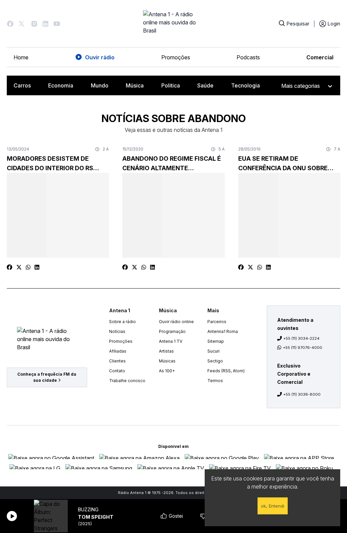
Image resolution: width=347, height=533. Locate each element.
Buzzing (88, 509)
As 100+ (167, 370)
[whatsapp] (28, 267)
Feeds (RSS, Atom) (226, 370)
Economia (60, 85)
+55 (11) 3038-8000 (302, 394)
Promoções (175, 57)
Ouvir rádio (100, 57)
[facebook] (9, 267)
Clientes (117, 360)
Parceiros (216, 321)
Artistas (166, 351)
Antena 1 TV (170, 341)
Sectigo (215, 360)
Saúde (205, 85)
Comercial (319, 57)
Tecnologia (245, 85)
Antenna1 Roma (222, 331)
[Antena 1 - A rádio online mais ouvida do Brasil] (173, 23)
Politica (170, 85)
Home (21, 57)
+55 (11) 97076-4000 (302, 347)
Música (135, 85)
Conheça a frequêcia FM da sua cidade (46, 377)
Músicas (167, 360)
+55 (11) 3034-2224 (301, 338)
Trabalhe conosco (127, 380)
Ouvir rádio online (176, 321)
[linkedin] (37, 267)
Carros (22, 85)
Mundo (99, 85)
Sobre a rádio (122, 321)
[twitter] (19, 267)
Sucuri (213, 351)
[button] (10, 23)
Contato (117, 370)
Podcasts (248, 57)
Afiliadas (117, 351)
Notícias (117, 331)
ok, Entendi (272, 506)
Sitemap (215, 341)
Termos (215, 380)
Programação (172, 331)
